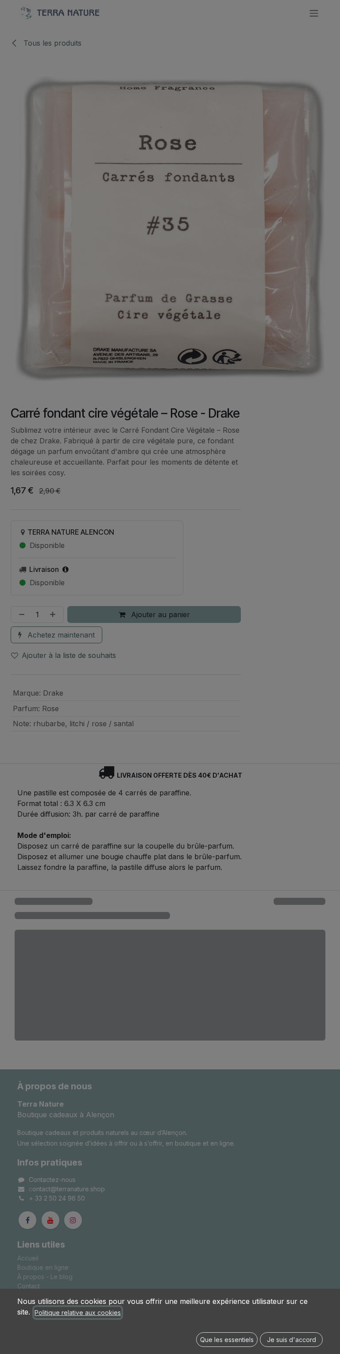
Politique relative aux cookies (78, 1312)
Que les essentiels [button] (227, 1339)
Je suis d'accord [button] (291, 1339)
